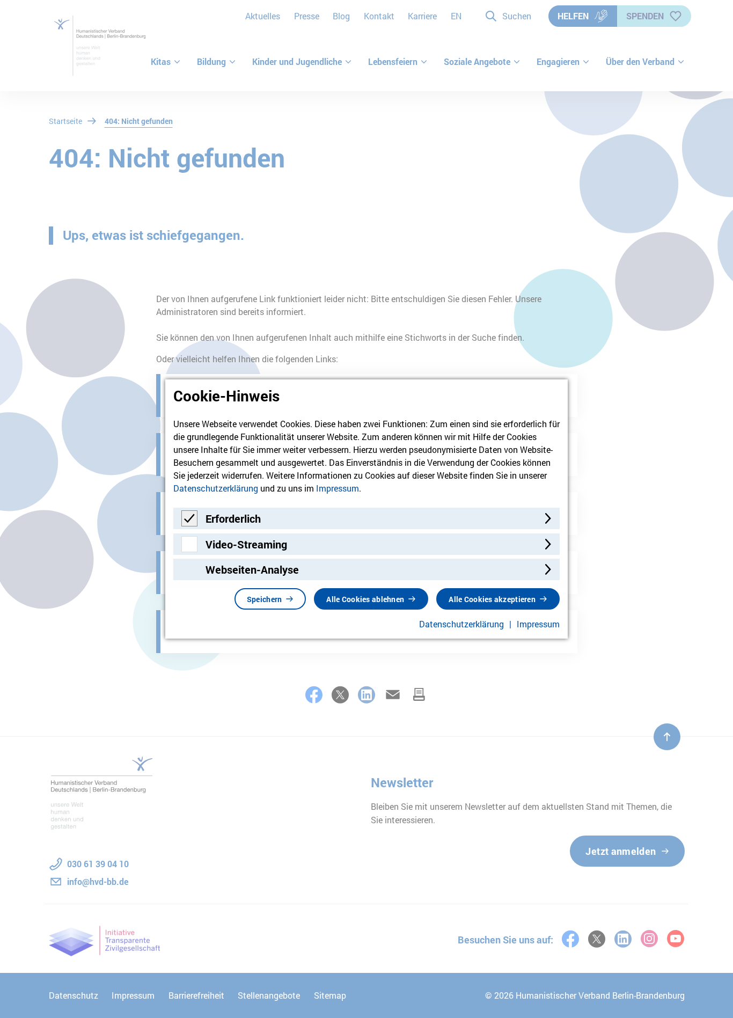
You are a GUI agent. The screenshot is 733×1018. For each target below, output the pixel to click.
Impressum (337, 488)
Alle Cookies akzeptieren (492, 599)
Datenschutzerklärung (215, 488)
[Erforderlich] (189, 523)
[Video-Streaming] (189, 548)
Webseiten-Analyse (252, 569)
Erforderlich (233, 518)
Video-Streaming (246, 544)
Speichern (264, 599)
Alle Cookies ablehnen (365, 599)
